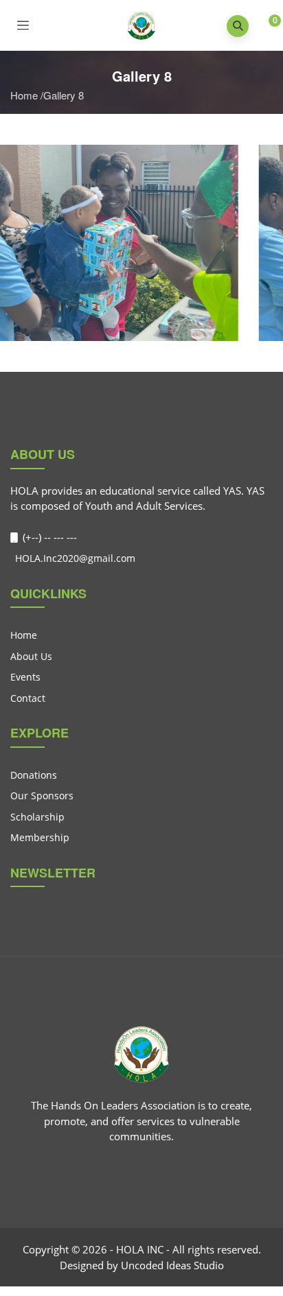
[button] (264, 27)
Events (25, 676)
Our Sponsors (41, 795)
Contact (27, 698)
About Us (31, 656)
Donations (33, 774)
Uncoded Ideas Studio (172, 1265)
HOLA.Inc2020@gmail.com (73, 558)
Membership (39, 837)
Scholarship (37, 816)
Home (24, 95)
